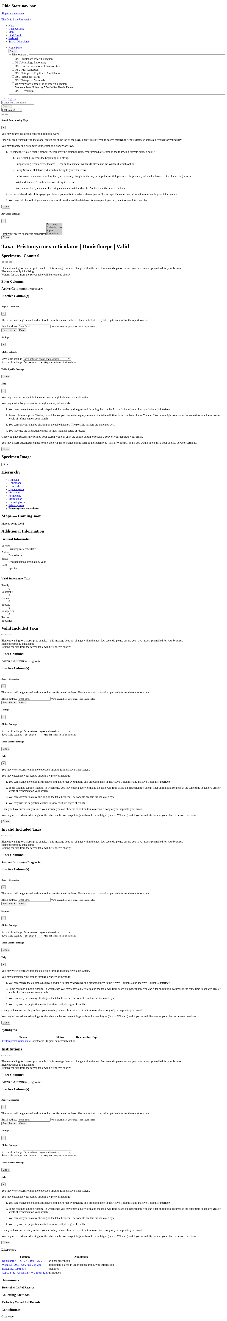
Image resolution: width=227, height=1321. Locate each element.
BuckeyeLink (16, 28)
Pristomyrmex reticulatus (16, 1040)
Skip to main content (12, 13)
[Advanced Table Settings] (6, 262)
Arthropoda (15, 482)
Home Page (15, 47)
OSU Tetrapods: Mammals (30, 80)
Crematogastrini (17, 502)
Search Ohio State (19, 41)
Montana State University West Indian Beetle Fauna (44, 87)
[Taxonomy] (54, 224)
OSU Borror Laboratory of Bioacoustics (37, 66)
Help (11, 25)
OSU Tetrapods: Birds (27, 76)
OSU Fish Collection (26, 69)
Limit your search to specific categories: (23, 233)
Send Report (9, 330)
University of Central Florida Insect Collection (41, 83)
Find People (15, 35)
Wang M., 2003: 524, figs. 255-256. (22, 1264)
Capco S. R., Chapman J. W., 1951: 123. (25, 1272)
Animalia (14, 479)
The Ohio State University (16, 19)
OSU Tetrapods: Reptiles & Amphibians (37, 73)
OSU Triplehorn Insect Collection (34, 58)
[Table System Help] (10, 262)
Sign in (12, 99)
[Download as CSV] (2, 262)
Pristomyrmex (16, 505)
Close (6, 206)
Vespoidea (14, 492)
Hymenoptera (16, 489)
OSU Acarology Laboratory (30, 62)
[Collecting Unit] (54, 227)
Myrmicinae (15, 498)
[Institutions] (54, 233)
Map (11, 31)
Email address (9, 326)
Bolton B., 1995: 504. (14, 1268)
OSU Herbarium (24, 90)
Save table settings (11, 358)
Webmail (13, 38)
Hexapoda (14, 486)
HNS (4, 99)
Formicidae (15, 495)
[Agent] (54, 230)
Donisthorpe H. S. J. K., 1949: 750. (22, 1260)
